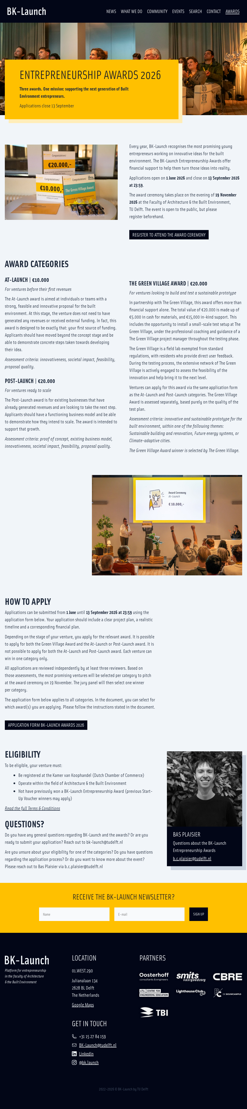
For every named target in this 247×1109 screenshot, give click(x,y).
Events (178, 11)
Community (157, 11)
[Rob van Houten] (191, 993)
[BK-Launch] (26, 11)
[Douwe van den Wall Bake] (154, 1012)
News (111, 11)
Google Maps (83, 1004)
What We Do (131, 11)
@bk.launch (89, 1062)
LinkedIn (86, 1053)
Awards (233, 11)
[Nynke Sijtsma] (227, 993)
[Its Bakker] (227, 977)
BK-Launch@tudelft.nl (98, 1045)
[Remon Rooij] (154, 993)
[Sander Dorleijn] (154, 977)
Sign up (198, 914)
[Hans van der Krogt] (191, 977)
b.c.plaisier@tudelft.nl (192, 858)
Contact (214, 11)
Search (195, 11)
